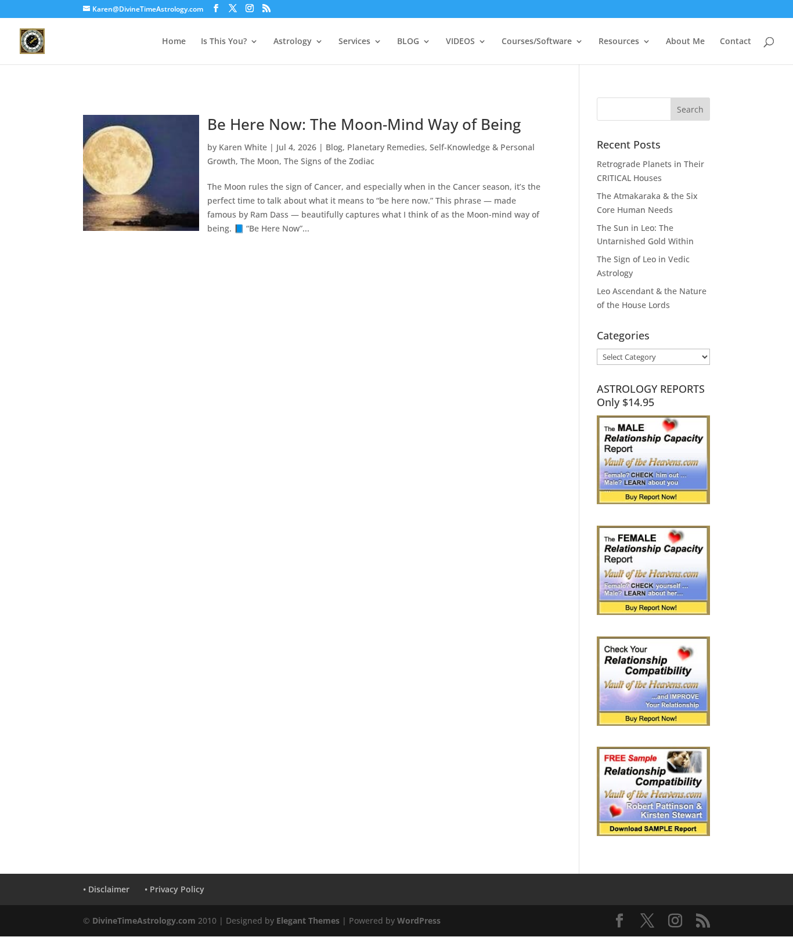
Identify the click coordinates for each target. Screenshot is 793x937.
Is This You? (224, 41)
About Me (685, 41)
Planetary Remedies (386, 147)
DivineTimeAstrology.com (144, 920)
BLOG (408, 41)
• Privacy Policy (174, 889)
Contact (735, 41)
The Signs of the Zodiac (329, 161)
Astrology (292, 41)
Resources (619, 41)
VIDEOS (460, 41)
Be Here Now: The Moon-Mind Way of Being (364, 124)
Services (354, 41)
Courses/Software (537, 41)
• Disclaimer (106, 889)
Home (174, 41)
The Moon (259, 161)
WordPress (419, 920)
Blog (334, 147)
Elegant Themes (308, 920)
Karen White (243, 147)
